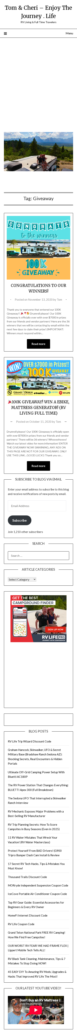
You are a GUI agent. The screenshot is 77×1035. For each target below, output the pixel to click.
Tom (59, 299)
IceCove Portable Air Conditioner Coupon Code (37, 893)
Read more (38, 344)
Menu (69, 33)
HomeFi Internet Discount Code (27, 915)
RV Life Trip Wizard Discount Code (29, 741)
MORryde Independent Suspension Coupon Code (38, 885)
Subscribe (19, 520)
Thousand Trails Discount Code (27, 877)
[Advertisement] (38, 85)
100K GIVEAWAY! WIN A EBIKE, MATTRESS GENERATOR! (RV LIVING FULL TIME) (40, 408)
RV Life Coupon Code (21, 924)
